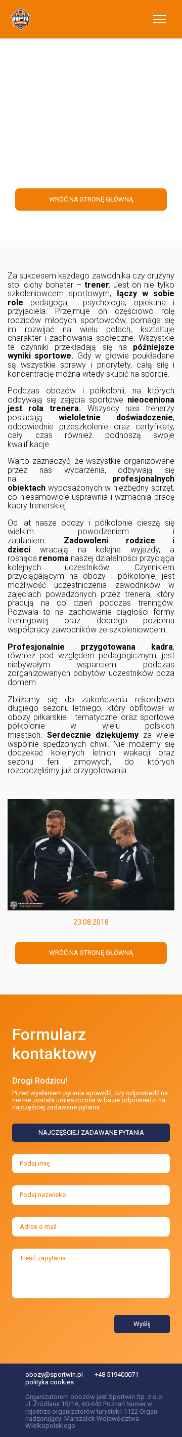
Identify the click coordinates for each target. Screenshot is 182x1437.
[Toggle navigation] (159, 19)
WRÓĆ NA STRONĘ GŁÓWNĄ (91, 952)
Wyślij (142, 1324)
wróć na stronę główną (91, 199)
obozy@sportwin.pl (54, 1374)
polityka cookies (49, 1382)
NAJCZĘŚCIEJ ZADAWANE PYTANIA (91, 1132)
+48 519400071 (117, 1374)
